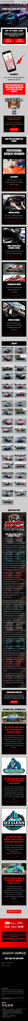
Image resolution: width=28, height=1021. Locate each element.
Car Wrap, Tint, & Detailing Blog (14, 709)
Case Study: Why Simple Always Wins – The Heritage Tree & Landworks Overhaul (14, 729)
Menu (25, 1)
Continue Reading (17, 751)
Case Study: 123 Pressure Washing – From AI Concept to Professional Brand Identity (14, 839)
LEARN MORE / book (14, 221)
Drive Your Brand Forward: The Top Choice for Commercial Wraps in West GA (14, 880)
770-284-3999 (18, 958)
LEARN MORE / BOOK (14, 188)
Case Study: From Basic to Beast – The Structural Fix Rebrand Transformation (14, 781)
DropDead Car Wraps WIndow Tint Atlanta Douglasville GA (13, 998)
